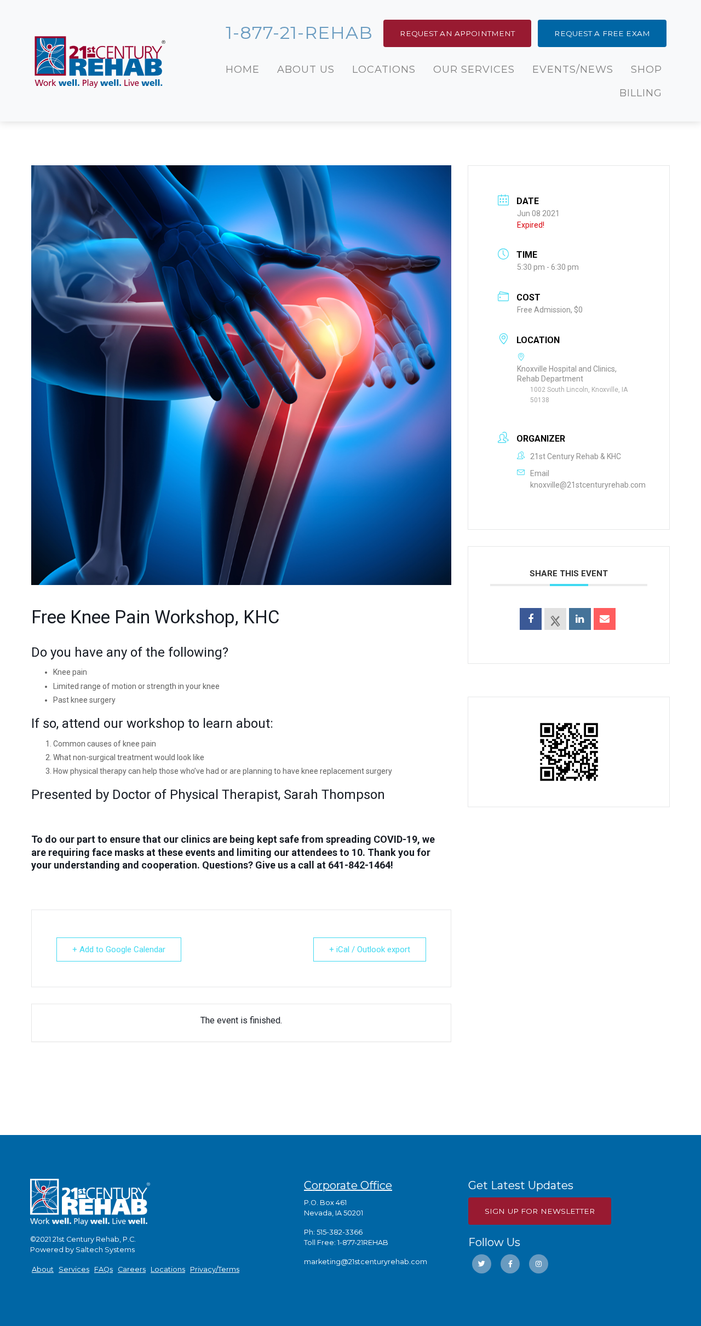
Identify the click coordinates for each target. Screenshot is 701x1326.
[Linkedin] (580, 619)
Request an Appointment (457, 33)
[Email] (605, 619)
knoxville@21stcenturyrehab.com (588, 484)
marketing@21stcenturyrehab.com (365, 1262)
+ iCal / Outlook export (369, 949)
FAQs (103, 1269)
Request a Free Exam (602, 33)
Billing (640, 93)
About (43, 1269)
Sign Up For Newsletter (540, 1211)
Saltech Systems (105, 1250)
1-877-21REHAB (362, 1242)
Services (74, 1269)
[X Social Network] (555, 619)
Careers (132, 1269)
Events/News (572, 69)
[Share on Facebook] (531, 619)
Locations (384, 69)
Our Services (474, 69)
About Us (306, 69)
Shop (646, 69)
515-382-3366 (340, 1232)
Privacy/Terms (214, 1269)
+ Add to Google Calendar (118, 949)
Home (243, 69)
